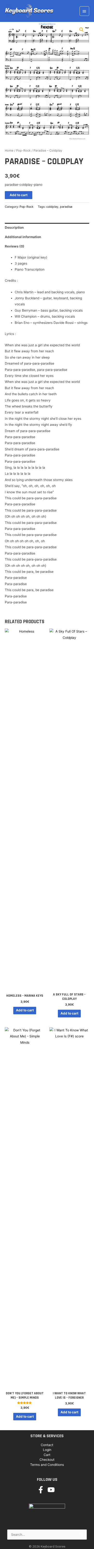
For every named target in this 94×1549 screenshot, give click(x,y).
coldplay (52, 206)
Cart (47, 1455)
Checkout (47, 1460)
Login (47, 1450)
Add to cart (18, 195)
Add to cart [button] (25, 1010)
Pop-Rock (23, 150)
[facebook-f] (42, 1489)
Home (9, 150)
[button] (81, 29)
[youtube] (52, 1489)
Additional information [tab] (23, 237)
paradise (66, 206)
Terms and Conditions (47, 1465)
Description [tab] (14, 227)
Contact (47, 1445)
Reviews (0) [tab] (14, 246)
